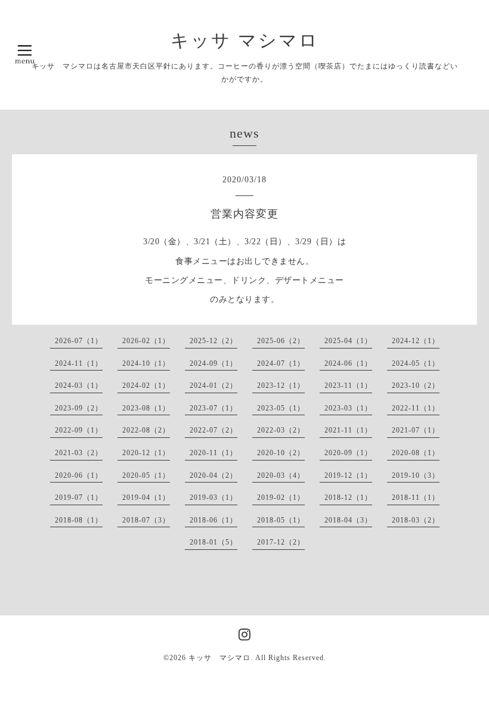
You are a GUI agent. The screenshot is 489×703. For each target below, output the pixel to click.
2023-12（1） (281, 385)
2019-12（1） (348, 475)
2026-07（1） (79, 341)
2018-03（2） (416, 520)
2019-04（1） (146, 497)
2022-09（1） (79, 430)
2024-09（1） (213, 363)
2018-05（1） (281, 520)
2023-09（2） (79, 408)
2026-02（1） (146, 341)
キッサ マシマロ (245, 40)
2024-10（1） (146, 363)
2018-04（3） (348, 520)
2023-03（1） (348, 408)
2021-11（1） (348, 430)
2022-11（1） (416, 408)
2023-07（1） (213, 408)
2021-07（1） (416, 430)
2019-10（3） (416, 475)
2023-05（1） (281, 408)
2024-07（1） (281, 363)
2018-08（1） (79, 520)
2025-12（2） (213, 341)
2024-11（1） (79, 363)
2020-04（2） (213, 475)
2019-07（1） (79, 497)
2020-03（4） (281, 475)
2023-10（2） (416, 385)
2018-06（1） (213, 520)
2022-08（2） (146, 430)
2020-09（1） (348, 453)
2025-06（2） (281, 341)
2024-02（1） (146, 385)
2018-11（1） (416, 497)
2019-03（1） (213, 497)
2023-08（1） (146, 408)
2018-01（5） (213, 542)
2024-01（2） (213, 385)
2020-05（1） (146, 475)
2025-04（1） (348, 341)
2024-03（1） (79, 385)
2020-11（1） (213, 453)
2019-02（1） (281, 497)
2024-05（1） (416, 363)
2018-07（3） (146, 520)
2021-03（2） (79, 453)
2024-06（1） (348, 363)
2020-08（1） (416, 453)
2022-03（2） (281, 430)
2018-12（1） (348, 497)
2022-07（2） (213, 430)
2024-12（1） (416, 341)
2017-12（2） (281, 542)
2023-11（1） (348, 385)
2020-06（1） (79, 475)
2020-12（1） (146, 453)
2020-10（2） (281, 453)
